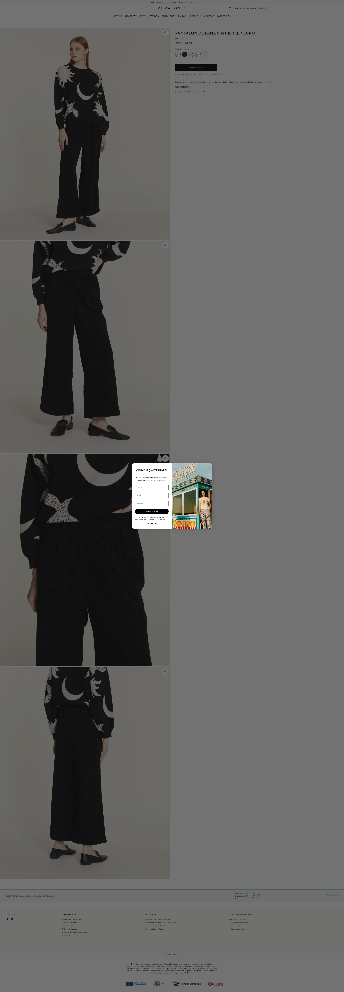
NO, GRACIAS (152, 523)
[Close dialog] (209, 466)
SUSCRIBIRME (152, 511)
